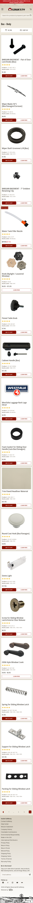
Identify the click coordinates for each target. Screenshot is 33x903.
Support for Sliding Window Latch (16, 746)
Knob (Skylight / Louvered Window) (13, 274)
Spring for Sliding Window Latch (15, 704)
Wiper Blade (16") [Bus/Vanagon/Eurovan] (12, 104)
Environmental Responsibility (10, 835)
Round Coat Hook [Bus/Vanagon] (15, 533)
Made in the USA (6, 837)
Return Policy (5, 845)
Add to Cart (9, 76)
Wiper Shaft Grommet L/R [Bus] (15, 148)
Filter (10, 30)
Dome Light (7, 575)
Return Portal (5, 848)
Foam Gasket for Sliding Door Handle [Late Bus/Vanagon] (14, 447)
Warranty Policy (6, 861)
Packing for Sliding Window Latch (16, 788)
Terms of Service (6, 859)
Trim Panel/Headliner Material (15, 491)
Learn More (24, 76)
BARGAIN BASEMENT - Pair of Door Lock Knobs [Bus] (16, 60)
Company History (6, 829)
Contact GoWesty (6, 821)
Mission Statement (7, 827)
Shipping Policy (6, 853)
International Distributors (9, 840)
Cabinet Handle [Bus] (11, 360)
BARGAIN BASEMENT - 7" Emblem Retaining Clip (16, 189)
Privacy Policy (5, 843)
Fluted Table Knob (9, 318)
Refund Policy (5, 851)
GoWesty (21, 887)
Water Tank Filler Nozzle (12, 231)
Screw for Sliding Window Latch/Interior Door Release (13, 618)
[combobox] (16, 15)
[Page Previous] (3, 811)
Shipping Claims (6, 856)
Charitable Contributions (9, 832)
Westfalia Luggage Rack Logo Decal (14, 403)
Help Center (5, 824)
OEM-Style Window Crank (13, 662)
